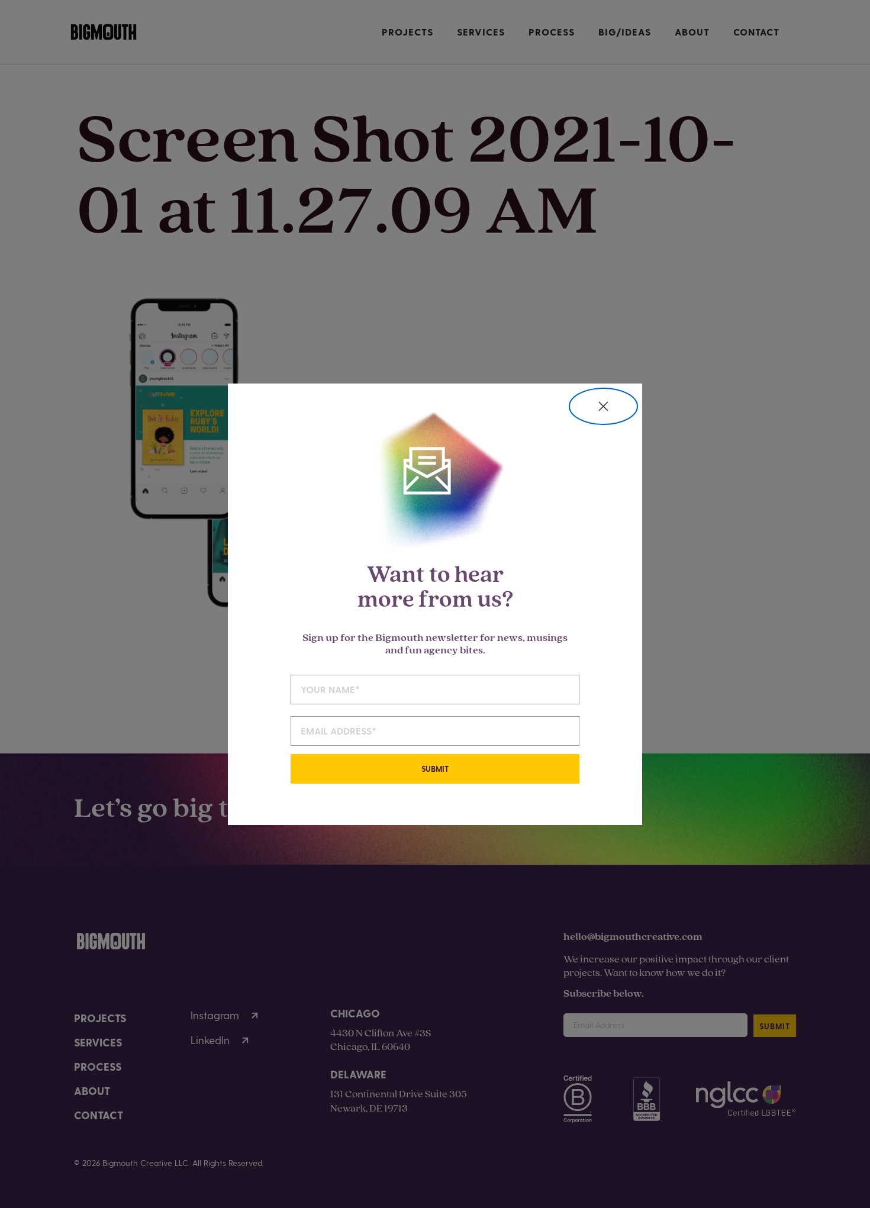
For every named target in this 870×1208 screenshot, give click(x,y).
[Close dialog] (603, 406)
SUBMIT (435, 768)
